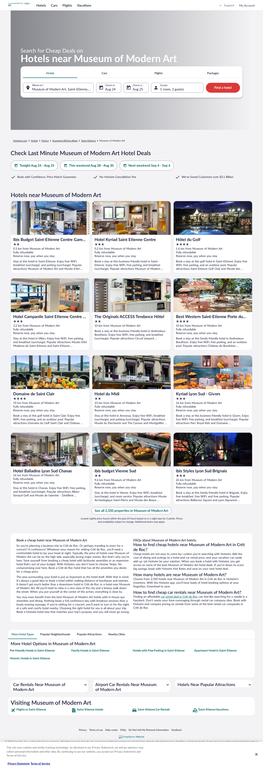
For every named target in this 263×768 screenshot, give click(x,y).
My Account (247, 5)
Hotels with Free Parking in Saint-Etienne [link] (159, 650)
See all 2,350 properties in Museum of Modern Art (131, 510)
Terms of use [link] (96, 730)
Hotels (41, 5)
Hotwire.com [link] (20, 141)
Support (229, 5)
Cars (54, 5)
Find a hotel (223, 87)
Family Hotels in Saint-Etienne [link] (90, 650)
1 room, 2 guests (172, 89)
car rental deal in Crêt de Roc (179, 596)
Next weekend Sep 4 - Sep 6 (149, 165)
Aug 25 (138, 89)
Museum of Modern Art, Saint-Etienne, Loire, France (63, 89)
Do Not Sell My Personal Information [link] (149, 730)
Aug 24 (110, 89)
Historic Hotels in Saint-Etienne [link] (30, 658)
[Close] (256, 754)
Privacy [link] (83, 730)
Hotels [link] (34, 141)
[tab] (50, 73)
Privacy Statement (19, 763)
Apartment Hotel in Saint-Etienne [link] (215, 650)
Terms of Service (40, 763)
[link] (40, 710)
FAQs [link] (123, 730)
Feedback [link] (176, 730)
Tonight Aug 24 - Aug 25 (37, 165)
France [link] (45, 141)
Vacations (84, 5)
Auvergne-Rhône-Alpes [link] (64, 141)
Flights (67, 5)
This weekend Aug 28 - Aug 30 (91, 165)
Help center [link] (111, 730)
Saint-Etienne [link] (88, 141)
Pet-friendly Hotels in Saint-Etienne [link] (32, 650)
